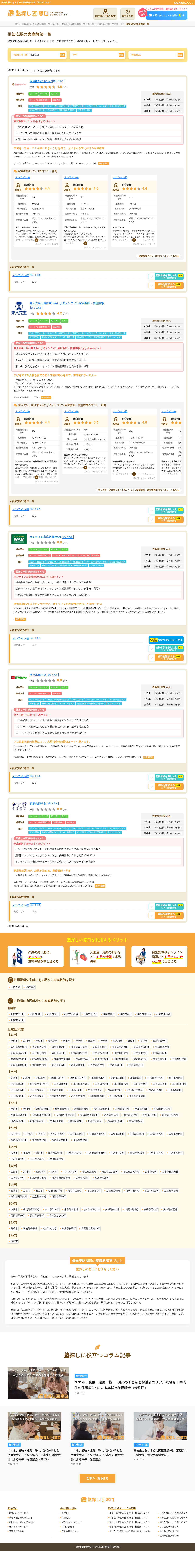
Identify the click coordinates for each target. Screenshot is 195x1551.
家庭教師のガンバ (46, 81)
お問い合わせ (67, 1526)
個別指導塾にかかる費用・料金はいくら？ (129, 1526)
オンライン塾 (141, 1444)
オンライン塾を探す (18, 1526)
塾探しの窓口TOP (23, 24)
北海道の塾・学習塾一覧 (47, 24)
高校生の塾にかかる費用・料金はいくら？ (129, 1522)
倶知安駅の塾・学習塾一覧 (110, 24)
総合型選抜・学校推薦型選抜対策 (61, 110)
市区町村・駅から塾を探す (22, 1522)
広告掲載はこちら (182, 3)
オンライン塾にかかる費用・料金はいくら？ (130, 1531)
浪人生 (64, 321)
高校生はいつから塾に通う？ (173, 1522)
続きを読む (103, 163)
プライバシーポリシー (72, 1522)
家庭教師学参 (44, 803)
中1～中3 (44, 94)
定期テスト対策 (84, 110)
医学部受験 (34, 337)
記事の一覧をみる (97, 1478)
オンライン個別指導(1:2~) (63, 555)
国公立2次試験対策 (117, 106)
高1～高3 (55, 94)
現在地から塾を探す (18, 1513)
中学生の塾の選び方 (169, 1531)
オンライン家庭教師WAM (51, 536)
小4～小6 (33, 321)
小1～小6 (33, 94)
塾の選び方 (81, 1376)
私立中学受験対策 (37, 106)
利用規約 (65, 1517)
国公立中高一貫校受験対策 (58, 106)
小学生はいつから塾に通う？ (173, 1513)
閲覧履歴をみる (16, 1531)
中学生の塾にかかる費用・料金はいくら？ (129, 1517)
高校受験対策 (77, 106)
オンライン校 (22, 177)
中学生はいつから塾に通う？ (173, 1517)
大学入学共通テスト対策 (96, 106)
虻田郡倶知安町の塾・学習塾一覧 (78, 24)
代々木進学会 (44, 674)
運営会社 (65, 1513)
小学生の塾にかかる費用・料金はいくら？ (129, 1513)
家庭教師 (56, 100)
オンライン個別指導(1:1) (40, 100)
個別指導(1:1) (83, 555)
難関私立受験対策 (37, 110)
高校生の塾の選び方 (169, 1536)
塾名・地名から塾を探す (21, 1517)
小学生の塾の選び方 (169, 1526)
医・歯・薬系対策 (67, 337)
